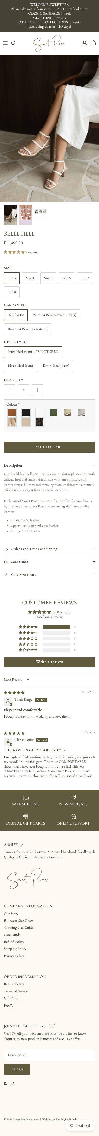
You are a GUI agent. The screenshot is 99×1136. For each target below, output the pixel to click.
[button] (14, 252)
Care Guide (12, 935)
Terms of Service (16, 991)
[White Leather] (40, 412)
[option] (49, 128)
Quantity (13, 380)
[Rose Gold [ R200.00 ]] (12, 422)
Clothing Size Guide (18, 927)
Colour (12, 404)
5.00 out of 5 (62, 612)
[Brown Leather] (40, 422)
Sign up (17, 1069)
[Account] (83, 43)
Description (13, 465)
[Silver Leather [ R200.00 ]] (82, 412)
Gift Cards (11, 998)
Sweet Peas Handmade (26, 1119)
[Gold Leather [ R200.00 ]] (68, 412)
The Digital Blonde (66, 1119)
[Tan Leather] (12, 412)
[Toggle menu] (5, 43)
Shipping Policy (15, 949)
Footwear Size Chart (18, 920)
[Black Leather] (26, 412)
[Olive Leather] (54, 412)
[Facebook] (5, 1083)
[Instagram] (12, 1083)
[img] (14, 692)
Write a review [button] (49, 662)
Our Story (11, 913)
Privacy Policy (14, 956)
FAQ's (8, 1005)
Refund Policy (14, 942)
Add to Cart (49, 447)
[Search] (16, 43)
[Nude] (26, 422)
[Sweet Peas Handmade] (49, 43)
